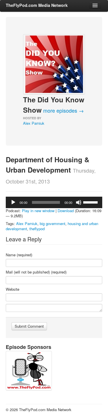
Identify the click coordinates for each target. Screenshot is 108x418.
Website (12, 289)
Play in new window (38, 210)
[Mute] (79, 202)
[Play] (13, 202)
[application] (54, 202)
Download (66, 210)
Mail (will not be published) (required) (36, 272)
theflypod (37, 228)
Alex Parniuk (33, 123)
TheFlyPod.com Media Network (37, 5)
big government (52, 223)
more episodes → (63, 110)
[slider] (91, 202)
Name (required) (19, 254)
